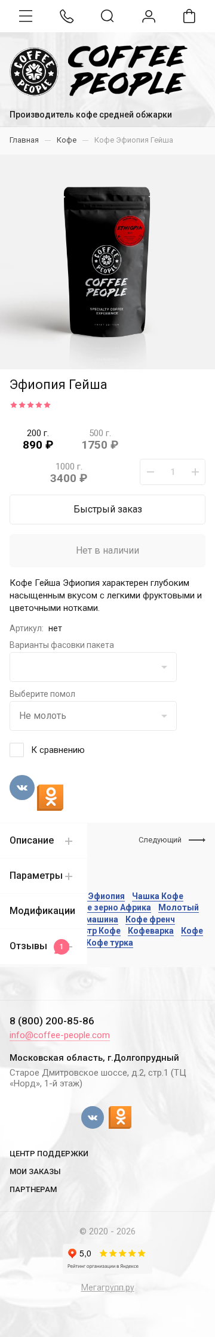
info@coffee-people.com (60, 1035)
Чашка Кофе (157, 896)
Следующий (160, 839)
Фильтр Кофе (93, 930)
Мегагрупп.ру (107, 1287)
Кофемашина (90, 919)
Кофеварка (151, 930)
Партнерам (33, 1189)
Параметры (36, 875)
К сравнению (58, 750)
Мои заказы (35, 1171)
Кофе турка (109, 942)
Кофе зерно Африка (110, 907)
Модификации (42, 910)
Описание (32, 840)
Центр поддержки (49, 1153)
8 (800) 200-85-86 (52, 1021)
